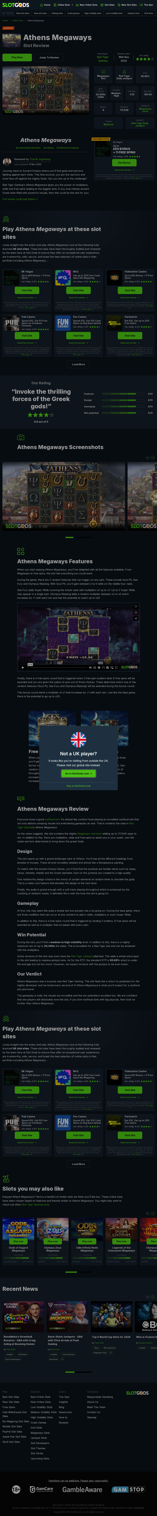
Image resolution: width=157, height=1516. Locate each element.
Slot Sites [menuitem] (110, 5)
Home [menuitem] (47, 5)
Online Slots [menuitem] (64, 5)
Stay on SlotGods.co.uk (79, 786)
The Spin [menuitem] (148, 5)
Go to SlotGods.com (77, 773)
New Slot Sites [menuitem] (129, 5)
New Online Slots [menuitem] (89, 5)
